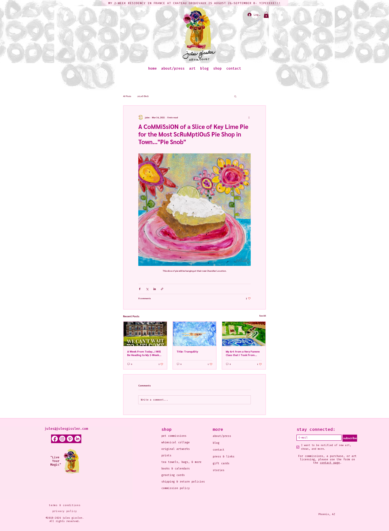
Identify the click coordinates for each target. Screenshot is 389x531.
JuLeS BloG (143, 96)
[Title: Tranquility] (194, 334)
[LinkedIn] (77, 439)
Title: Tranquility (187, 351)
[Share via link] (162, 288)
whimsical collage (175, 442)
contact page (330, 462)
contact (218, 449)
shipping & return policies (178, 481)
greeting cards (173, 475)
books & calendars (175, 468)
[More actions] (249, 117)
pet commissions (173, 436)
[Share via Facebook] (139, 288)
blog (216, 443)
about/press (222, 436)
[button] (266, 15)
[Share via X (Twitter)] (147, 288)
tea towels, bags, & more (178, 462)
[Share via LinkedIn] (154, 288)
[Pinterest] (70, 439)
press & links (223, 456)
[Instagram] (62, 439)
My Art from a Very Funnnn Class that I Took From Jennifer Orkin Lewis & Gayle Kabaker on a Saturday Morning (243, 353)
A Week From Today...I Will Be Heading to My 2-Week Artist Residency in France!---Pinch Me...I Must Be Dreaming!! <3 (145, 353)
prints (166, 455)
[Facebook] (55, 439)
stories (218, 470)
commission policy (175, 488)
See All (262, 315)
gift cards (221, 463)
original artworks (175, 449)
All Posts (127, 96)
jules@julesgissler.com (66, 429)
